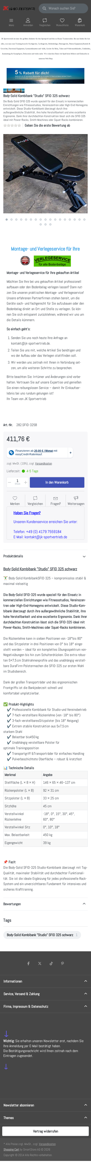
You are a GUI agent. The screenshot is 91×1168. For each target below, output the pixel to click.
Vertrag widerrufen (45, 1131)
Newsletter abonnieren (19, 1105)
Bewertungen (12, 904)
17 (84, 219)
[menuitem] (42, 935)
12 (60, 219)
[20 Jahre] (45, 75)
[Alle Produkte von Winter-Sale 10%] (14, 90)
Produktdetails (13, 556)
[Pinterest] (63, 963)
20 (50, 224)
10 (50, 219)
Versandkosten (43, 463)
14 (70, 219)
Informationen (13, 981)
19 (45, 224)
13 (65, 219)
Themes (9, 1117)
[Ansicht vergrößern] (45, 173)
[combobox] (63, 8)
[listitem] (45, 173)
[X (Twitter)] (40, 963)
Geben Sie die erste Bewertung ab (47, 125)
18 (41, 224)
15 (75, 219)
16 (79, 219)
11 (55, 219)
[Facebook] (28, 963)
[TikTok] (51, 963)
